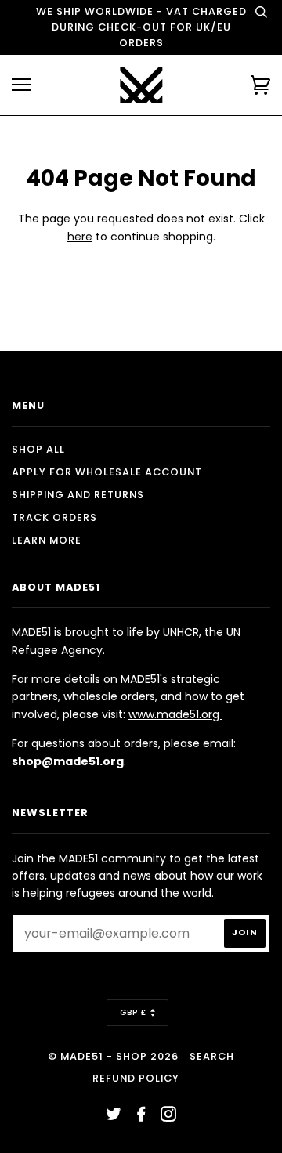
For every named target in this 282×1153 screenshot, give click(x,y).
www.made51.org (175, 714)
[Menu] (21, 85)
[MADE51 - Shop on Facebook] (141, 1116)
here (79, 236)
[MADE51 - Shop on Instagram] (169, 1116)
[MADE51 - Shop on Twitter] (114, 1116)
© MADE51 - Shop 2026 (113, 1056)
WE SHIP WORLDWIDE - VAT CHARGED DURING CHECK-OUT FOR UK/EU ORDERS (141, 27)
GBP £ (133, 1012)
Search (212, 1056)
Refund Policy (135, 1078)
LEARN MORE (46, 540)
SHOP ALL (38, 449)
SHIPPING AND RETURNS (78, 494)
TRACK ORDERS (54, 517)
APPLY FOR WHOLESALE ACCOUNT (107, 471)
